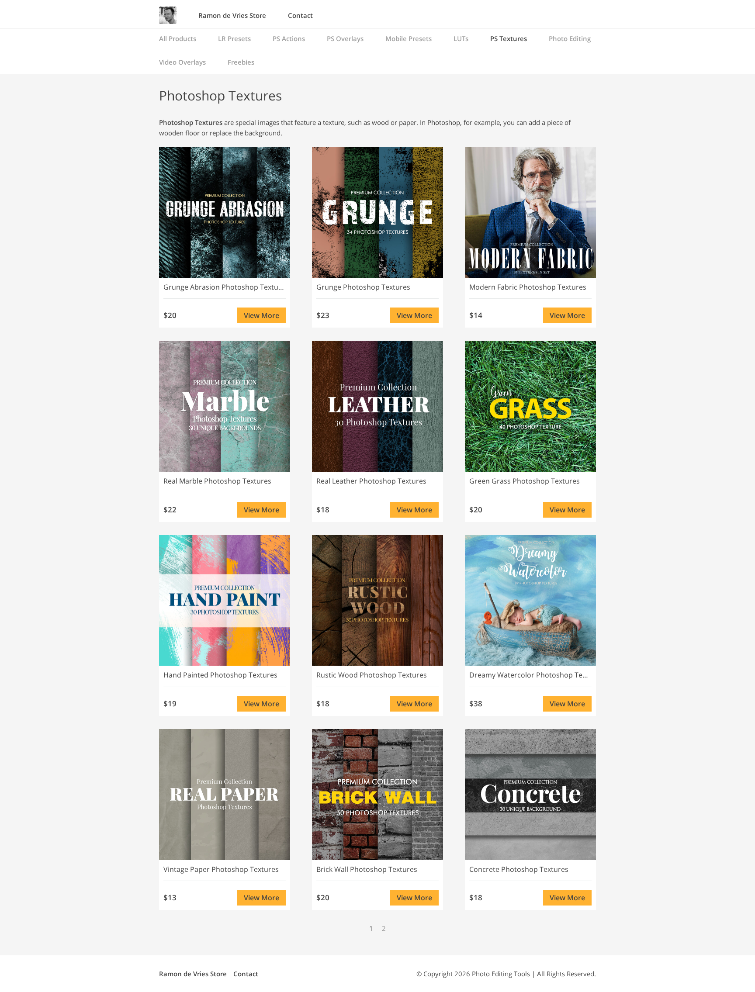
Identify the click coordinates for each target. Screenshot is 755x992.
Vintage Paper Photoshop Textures (221, 869)
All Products (177, 38)
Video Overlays (182, 62)
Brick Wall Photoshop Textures (366, 869)
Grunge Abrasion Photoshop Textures (224, 287)
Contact (300, 15)
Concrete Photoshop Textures (518, 869)
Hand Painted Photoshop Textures (220, 675)
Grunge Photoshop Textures (363, 287)
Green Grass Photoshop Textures (524, 481)
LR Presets (234, 38)
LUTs (461, 38)
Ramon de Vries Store (232, 15)
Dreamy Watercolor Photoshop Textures (530, 675)
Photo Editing (570, 38)
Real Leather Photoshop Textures (371, 481)
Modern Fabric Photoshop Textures (527, 287)
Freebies (241, 62)
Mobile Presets (408, 38)
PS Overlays (345, 38)
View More (261, 315)
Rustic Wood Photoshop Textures (371, 675)
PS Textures (508, 38)
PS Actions (289, 38)
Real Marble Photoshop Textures (217, 481)
